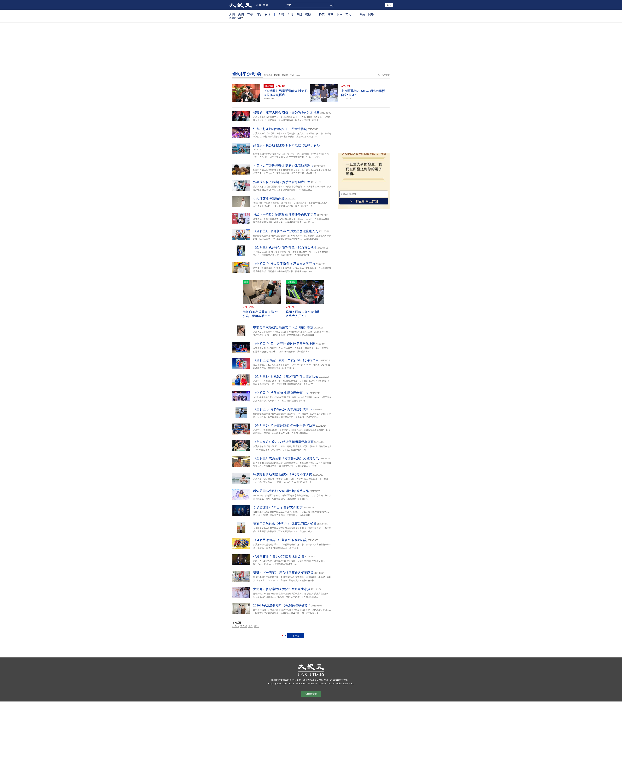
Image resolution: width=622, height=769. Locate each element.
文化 (348, 14)
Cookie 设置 (311, 693)
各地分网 (235, 18)
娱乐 (339, 14)
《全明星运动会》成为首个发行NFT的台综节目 (286, 360)
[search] (309, 5)
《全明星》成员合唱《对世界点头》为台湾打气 (286, 458)
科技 (322, 14)
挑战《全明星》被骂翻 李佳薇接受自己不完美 (285, 214)
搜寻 (330, 5)
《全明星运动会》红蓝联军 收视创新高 (280, 540)
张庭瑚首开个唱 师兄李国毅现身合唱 (278, 556)
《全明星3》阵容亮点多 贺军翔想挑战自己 (282, 409)
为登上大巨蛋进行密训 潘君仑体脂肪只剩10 (283, 165)
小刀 (292, 75)
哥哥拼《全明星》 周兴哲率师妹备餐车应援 (283, 572)
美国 (241, 14)
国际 (259, 14)
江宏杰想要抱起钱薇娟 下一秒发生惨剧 (280, 129)
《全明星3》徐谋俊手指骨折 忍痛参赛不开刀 (284, 264)
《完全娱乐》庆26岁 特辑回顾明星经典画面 (283, 442)
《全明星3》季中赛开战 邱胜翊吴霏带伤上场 (284, 343)
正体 (258, 4)
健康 (371, 14)
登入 (389, 4)
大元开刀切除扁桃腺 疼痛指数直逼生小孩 (281, 589)
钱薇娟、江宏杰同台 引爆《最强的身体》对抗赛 (286, 112)
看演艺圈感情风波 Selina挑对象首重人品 (281, 491)
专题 (299, 14)
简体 (265, 4)
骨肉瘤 (285, 75)
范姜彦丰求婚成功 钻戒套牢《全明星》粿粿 (283, 327)
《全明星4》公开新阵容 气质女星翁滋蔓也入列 (285, 231)
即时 (281, 14)
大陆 (232, 14)
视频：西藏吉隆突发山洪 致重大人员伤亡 (303, 314)
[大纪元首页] (240, 5)
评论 (290, 14)
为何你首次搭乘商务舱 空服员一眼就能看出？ (260, 314)
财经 (331, 14)
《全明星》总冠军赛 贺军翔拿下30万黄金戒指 (285, 247)
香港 (250, 14)
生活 (362, 14)
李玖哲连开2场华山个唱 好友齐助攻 (278, 507)
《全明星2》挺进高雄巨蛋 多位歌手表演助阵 (284, 425)
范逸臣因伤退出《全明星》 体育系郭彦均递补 (285, 523)
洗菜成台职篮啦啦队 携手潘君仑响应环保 (281, 182)
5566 (298, 75)
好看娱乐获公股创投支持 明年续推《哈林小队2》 (287, 145)
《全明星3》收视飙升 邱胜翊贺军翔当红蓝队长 (285, 376)
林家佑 (277, 75)
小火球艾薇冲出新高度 (268, 198)
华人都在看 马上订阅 (363, 201)
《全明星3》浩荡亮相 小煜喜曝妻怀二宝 (281, 393)
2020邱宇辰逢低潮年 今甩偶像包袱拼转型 (282, 605)
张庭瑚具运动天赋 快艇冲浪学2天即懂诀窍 (282, 474)
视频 (308, 14)
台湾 (268, 14)
